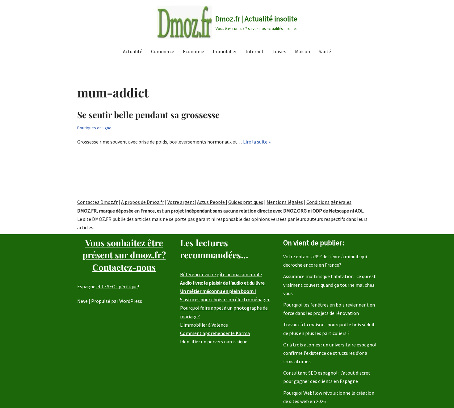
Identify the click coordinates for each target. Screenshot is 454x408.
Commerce (162, 51)
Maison (302, 51)
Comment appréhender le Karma (215, 333)
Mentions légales (285, 202)
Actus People (211, 202)
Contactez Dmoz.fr (97, 202)
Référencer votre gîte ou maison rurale (221, 274)
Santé (325, 51)
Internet (255, 51)
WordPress (130, 301)
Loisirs (279, 51)
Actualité (132, 51)
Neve (82, 301)
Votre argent (181, 202)
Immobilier (225, 51)
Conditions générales (328, 202)
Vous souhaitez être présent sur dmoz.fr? (124, 255)
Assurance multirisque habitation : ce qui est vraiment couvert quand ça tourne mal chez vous (329, 284)
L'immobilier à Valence (204, 325)
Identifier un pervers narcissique (213, 341)
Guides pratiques (245, 202)
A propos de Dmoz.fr (142, 202)
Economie (193, 51)
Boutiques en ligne (94, 128)
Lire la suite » (257, 142)
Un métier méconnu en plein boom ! (218, 291)
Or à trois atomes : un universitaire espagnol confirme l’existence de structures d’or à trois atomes (329, 352)
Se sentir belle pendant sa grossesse (148, 114)
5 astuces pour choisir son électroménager (225, 299)
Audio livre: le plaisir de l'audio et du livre (222, 283)
